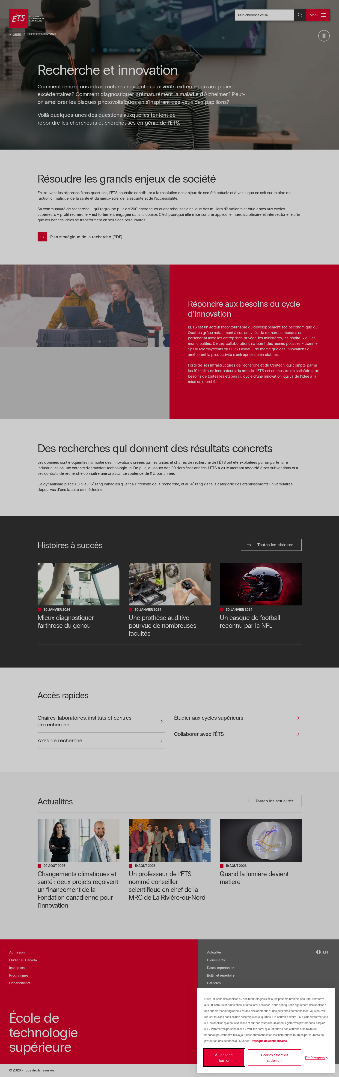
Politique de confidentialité (269, 1041)
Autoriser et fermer (224, 1057)
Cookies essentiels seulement (274, 1058)
